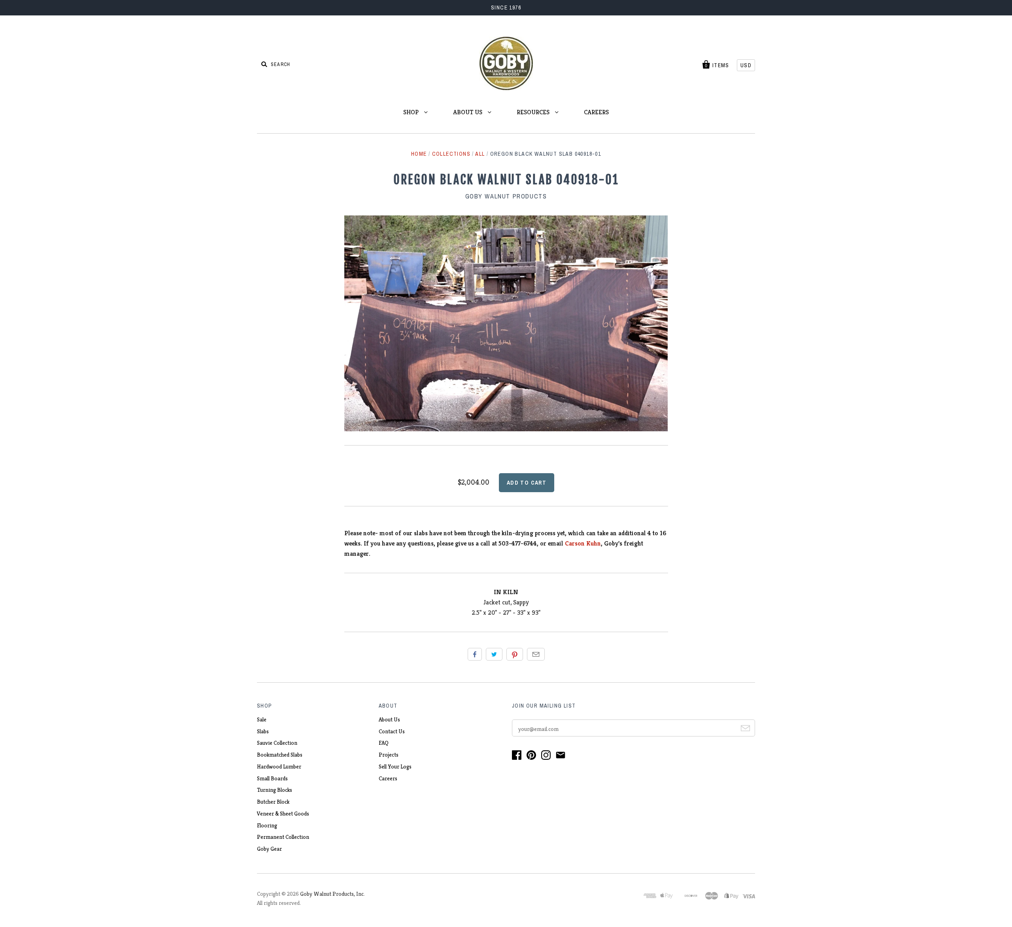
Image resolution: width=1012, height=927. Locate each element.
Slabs (263, 731)
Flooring (267, 825)
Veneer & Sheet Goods (283, 813)
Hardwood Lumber (279, 766)
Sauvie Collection (277, 742)
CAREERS (596, 112)
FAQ (384, 742)
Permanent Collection (283, 836)
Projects (388, 754)
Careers (388, 778)
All (480, 153)
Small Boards (272, 778)
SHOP (411, 112)
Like (475, 654)
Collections (451, 153)
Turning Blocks (274, 789)
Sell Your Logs (395, 766)
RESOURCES (534, 112)
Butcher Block (273, 801)
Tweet (494, 654)
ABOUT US (468, 112)
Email (536, 654)
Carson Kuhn (583, 543)
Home (419, 153)
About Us (389, 719)
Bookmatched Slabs (279, 754)
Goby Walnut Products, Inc (332, 893)
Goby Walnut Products (506, 196)
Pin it (514, 654)
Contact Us (392, 731)
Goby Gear (269, 848)
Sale (261, 719)
